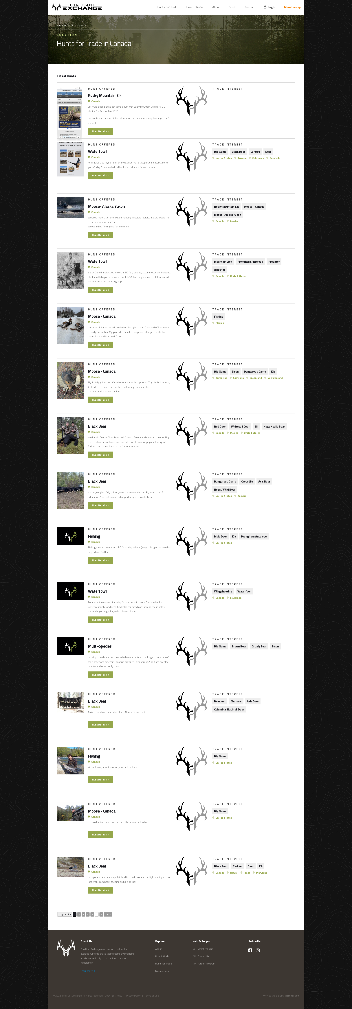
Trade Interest (227, 88)
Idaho (246, 872)
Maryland (261, 872)
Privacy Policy (133, 995)
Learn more (87, 971)
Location (67, 34)
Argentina (221, 377)
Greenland (255, 377)
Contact (250, 7)
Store (232, 7)
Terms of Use (151, 995)
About (216, 7)
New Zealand (275, 377)
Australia (238, 377)
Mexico (234, 432)
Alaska (234, 221)
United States (223, 157)
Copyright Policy (113, 995)
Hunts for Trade (167, 7)
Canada (95, 101)
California (258, 157)
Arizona (242, 157)
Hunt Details (99, 131)
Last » (108, 914)
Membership (292, 7)
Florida (219, 322)
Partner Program (206, 963)
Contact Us (203, 956)
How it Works (194, 7)
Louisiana (235, 597)
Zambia (241, 495)
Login (271, 7)
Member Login (205, 949)
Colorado (274, 157)
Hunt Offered (101, 88)
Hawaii (234, 872)
